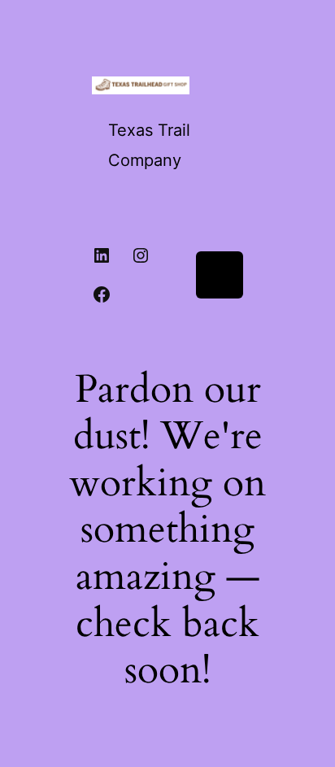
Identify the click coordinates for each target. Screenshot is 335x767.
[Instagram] (140, 255)
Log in (219, 274)
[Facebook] (101, 294)
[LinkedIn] (101, 255)
